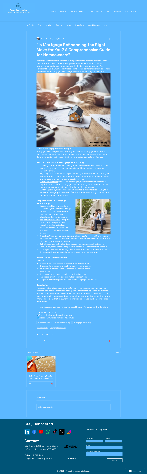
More (106, 25)
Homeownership (42, 328)
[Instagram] (68, 432)
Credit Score (94, 25)
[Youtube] (41, 432)
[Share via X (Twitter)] (42, 335)
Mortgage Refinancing (58, 328)
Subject (88, 445)
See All (118, 352)
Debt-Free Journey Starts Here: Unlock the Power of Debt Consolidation (40, 377)
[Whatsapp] (48, 432)
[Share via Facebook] (37, 335)
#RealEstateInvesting (62, 323)
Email (107, 439)
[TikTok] (55, 432)
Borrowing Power (63, 25)
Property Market (45, 25)
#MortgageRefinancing (82, 323)
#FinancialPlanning (45, 323)
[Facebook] (34, 432)
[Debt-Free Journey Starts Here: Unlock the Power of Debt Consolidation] (41, 364)
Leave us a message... (93, 451)
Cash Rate (79, 25)
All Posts (30, 25)
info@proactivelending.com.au (38, 458)
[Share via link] (52, 335)
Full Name (89, 439)
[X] (61, 432)
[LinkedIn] (27, 432)
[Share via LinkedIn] (47, 335)
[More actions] (109, 39)
